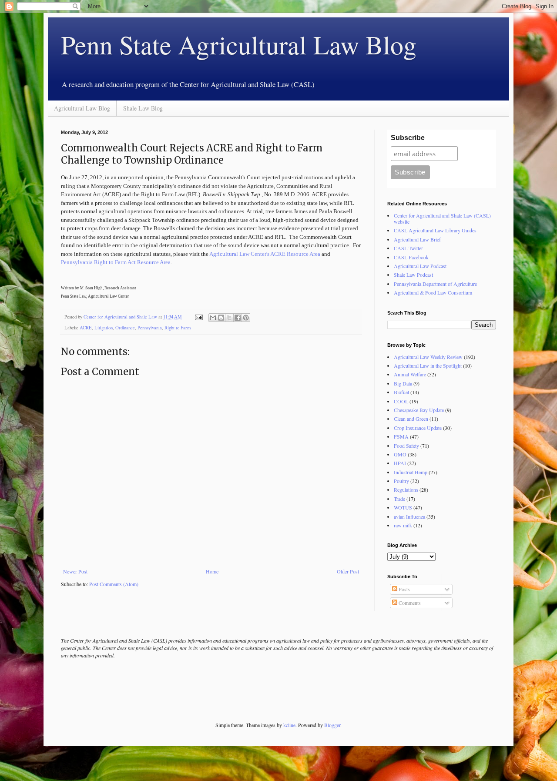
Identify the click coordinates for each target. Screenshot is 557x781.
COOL (401, 401)
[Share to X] (229, 317)
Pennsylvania (150, 328)
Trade (399, 498)
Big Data (403, 383)
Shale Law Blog (143, 108)
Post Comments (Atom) (113, 583)
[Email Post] (198, 317)
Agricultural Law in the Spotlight (428, 365)
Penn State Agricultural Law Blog (238, 44)
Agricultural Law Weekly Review (428, 356)
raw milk (403, 525)
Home (212, 571)
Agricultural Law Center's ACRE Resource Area (264, 254)
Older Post (348, 571)
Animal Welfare (410, 374)
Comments (409, 602)
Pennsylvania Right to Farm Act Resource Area (116, 262)
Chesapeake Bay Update (419, 409)
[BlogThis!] (221, 317)
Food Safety (406, 445)
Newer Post (75, 571)
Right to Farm (177, 328)
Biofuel (401, 392)
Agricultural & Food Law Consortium (433, 292)
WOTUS (403, 507)
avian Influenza (409, 516)
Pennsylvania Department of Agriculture (435, 283)
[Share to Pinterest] (246, 317)
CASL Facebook (411, 257)
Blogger (332, 724)
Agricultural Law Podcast (420, 265)
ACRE (86, 328)
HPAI (400, 462)
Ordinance (125, 328)
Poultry (401, 480)
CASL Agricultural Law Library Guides (435, 230)
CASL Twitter (408, 248)
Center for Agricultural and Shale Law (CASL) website (442, 218)
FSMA (401, 436)
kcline (289, 724)
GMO (400, 454)
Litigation (103, 328)
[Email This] (212, 317)
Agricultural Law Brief (417, 239)
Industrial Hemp (410, 472)
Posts (403, 589)
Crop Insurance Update (418, 427)
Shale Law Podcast (413, 274)
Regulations (406, 489)
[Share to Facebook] (237, 317)
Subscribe (408, 137)
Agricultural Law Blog (82, 108)
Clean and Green (411, 418)
